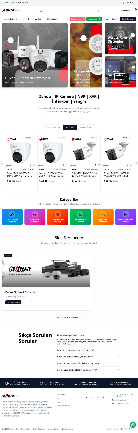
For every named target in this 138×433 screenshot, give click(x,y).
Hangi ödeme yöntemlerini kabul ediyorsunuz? (78, 363)
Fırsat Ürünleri (93, 19)
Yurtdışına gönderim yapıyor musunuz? (75, 356)
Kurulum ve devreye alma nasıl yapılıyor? (75, 350)
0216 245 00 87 (23, 3)
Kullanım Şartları (53, 429)
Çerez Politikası (67, 429)
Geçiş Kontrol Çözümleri (32, 19)
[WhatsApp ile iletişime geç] (133, 425)
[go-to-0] (84, 85)
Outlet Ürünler (76, 19)
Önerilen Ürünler (86, 127)
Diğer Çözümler (52, 19)
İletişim (115, 19)
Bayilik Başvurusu (128, 19)
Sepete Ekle (22, 187)
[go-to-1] (86, 85)
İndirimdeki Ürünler (52, 127)
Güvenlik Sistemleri (10, 19)
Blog (106, 19)
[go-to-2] (87, 85)
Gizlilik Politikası (39, 429)
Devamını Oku (15, 302)
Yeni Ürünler (70, 127)
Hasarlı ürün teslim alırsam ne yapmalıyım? (77, 370)
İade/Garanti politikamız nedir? (71, 335)
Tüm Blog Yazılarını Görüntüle (67, 318)
